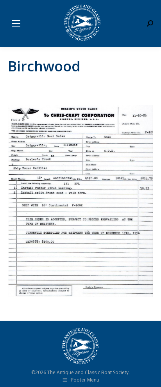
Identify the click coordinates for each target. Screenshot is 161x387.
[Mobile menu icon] (16, 23)
